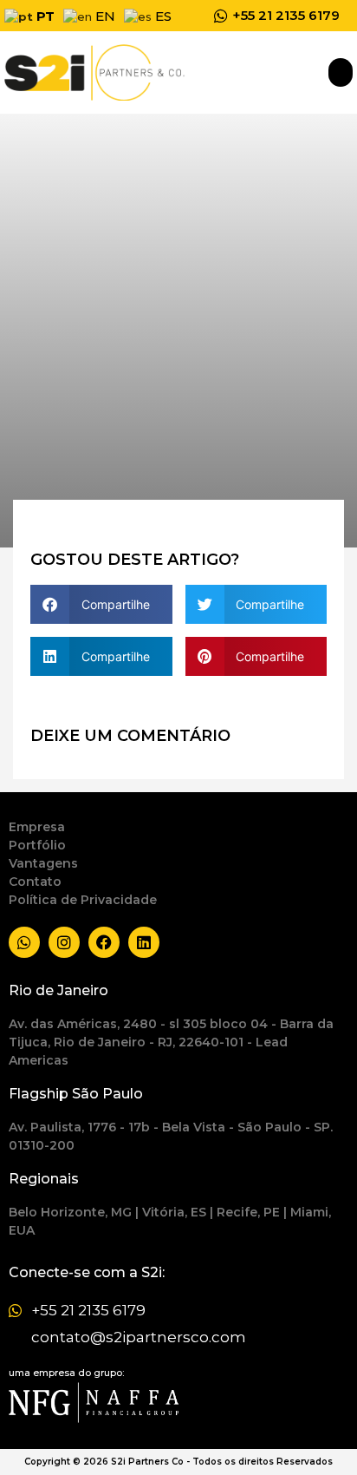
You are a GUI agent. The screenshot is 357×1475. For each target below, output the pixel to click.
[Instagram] (64, 942)
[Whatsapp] (24, 942)
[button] (340, 72)
